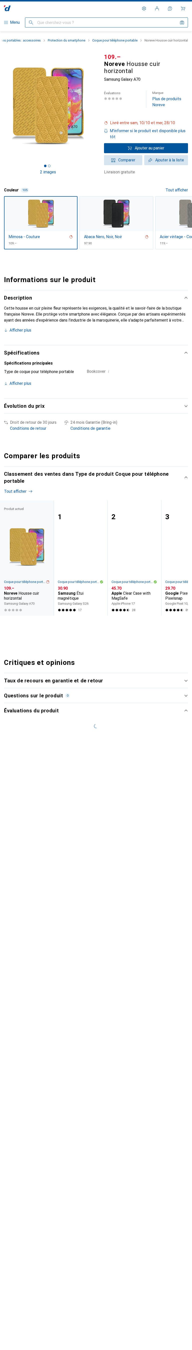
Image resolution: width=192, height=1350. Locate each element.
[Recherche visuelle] (182, 22)
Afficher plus (20, 330)
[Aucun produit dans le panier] (183, 8)
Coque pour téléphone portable (115, 40)
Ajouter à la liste (169, 160)
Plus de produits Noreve (166, 99)
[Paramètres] (144, 8)
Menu (15, 22)
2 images (48, 172)
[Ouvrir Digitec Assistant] (170, 8)
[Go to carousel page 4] (99, 625)
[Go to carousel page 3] (95, 625)
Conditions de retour (28, 428)
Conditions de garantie (90, 428)
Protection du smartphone (66, 40)
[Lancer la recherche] (31, 22)
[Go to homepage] (7, 8)
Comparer (126, 160)
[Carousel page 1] (87, 625)
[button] (146, 123)
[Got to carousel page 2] (49, 166)
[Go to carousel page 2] (91, 625)
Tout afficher (177, 190)
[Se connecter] (157, 8)
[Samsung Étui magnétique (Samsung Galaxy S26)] (81, 558)
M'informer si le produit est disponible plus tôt (148, 133)
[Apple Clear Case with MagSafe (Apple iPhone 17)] (134, 558)
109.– (112, 56)
